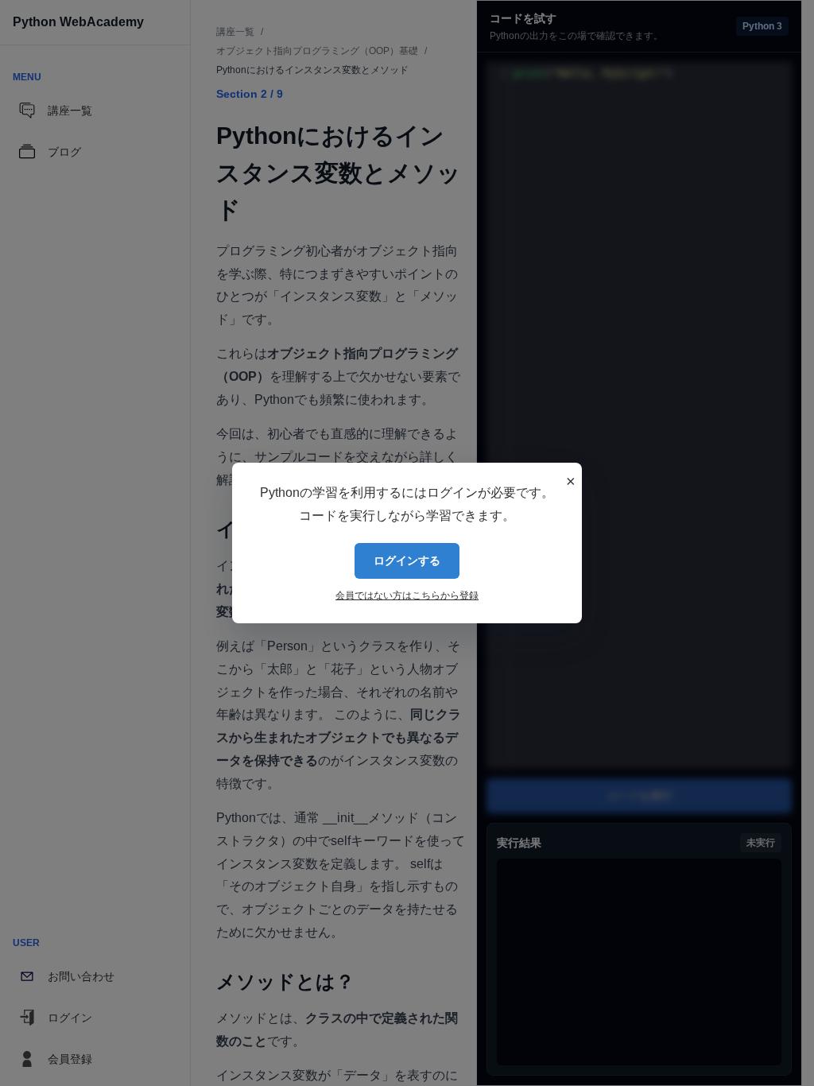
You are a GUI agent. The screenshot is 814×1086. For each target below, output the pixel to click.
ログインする (407, 560)
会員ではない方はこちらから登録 (407, 595)
